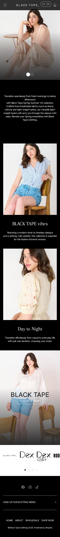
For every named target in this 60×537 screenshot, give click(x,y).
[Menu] (5, 5)
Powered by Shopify (43, 527)
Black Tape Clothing (19, 527)
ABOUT (19, 520)
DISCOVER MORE (30, 401)
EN (48, 4)
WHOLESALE (32, 520)
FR (43, 4)
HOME (9, 520)
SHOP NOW (47, 520)
